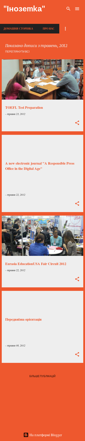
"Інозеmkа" (24, 8)
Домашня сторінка (18, 28)
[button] (77, 123)
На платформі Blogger (45, 434)
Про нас (48, 28)
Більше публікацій (42, 376)
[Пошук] (68, 9)
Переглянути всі (17, 51)
